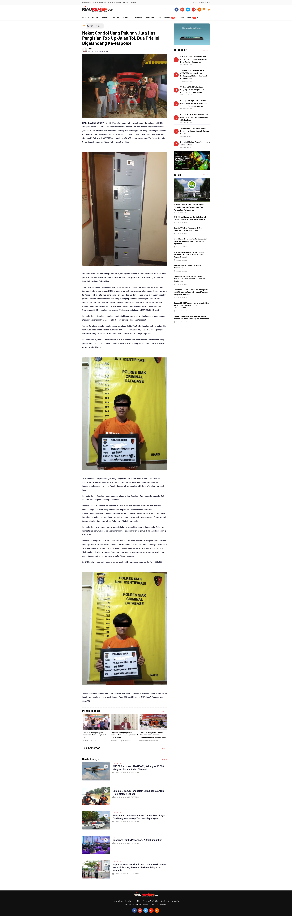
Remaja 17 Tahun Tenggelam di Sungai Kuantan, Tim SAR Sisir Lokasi (189, 229)
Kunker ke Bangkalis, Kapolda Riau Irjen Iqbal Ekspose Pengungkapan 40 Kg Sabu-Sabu (152, 734)
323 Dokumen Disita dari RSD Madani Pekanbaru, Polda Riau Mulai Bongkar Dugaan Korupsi (189, 254)
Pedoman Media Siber (114, 2)
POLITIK (95, 17)
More (191, 17)
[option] (96, 728)
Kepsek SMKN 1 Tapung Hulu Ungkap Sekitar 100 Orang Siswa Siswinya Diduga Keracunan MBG (191, 305)
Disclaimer (126, 2)
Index (163, 711)
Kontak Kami (176, 901)
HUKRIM (105, 17)
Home (87, 17)
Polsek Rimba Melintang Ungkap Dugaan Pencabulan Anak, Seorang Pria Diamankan (191, 317)
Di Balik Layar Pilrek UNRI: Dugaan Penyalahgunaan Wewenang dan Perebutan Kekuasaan (189, 207)
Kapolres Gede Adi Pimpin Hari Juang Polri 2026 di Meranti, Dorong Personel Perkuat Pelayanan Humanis (139, 867)
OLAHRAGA (149, 17)
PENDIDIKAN (137, 17)
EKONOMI (126, 17)
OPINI (159, 17)
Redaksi (95, 2)
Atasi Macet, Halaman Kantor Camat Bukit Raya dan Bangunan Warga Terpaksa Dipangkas (138, 817)
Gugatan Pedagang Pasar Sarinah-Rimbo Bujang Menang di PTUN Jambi (124, 734)
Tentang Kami (86, 2)
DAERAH (169, 17)
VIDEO (182, 17)
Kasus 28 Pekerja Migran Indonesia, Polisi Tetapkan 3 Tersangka (94, 734)
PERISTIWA (115, 17)
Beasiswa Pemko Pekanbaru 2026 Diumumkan (137, 839)
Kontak (133, 2)
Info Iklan (102, 2)
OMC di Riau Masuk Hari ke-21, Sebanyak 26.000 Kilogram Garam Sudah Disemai (138, 768)
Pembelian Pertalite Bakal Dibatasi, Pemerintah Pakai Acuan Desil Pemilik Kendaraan (189, 278)
